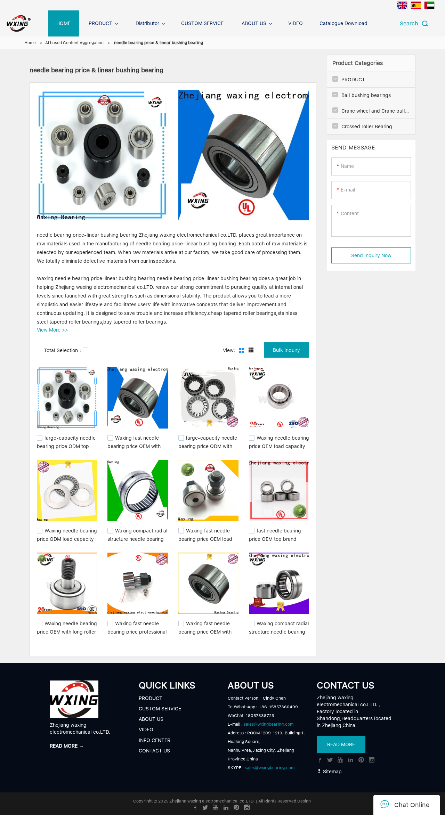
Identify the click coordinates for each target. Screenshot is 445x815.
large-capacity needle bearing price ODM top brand (66, 445)
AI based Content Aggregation (74, 42)
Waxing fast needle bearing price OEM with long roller (134, 445)
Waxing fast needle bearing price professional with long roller (137, 631)
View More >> (52, 330)
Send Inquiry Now (371, 255)
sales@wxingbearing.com (268, 724)
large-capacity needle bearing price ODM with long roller (207, 445)
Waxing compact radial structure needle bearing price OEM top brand (137, 538)
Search (411, 23)
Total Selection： (63, 350)
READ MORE (341, 744)
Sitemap (332, 771)
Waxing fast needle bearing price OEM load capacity (205, 538)
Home (30, 42)
